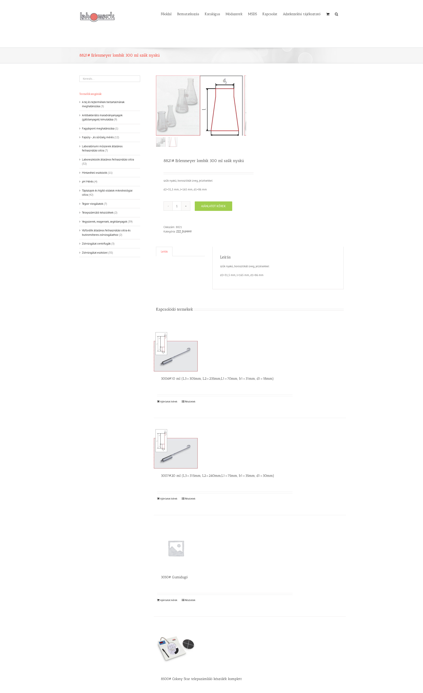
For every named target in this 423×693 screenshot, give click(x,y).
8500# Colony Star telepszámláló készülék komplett (201, 679)
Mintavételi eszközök (94, 173)
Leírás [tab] (164, 251)
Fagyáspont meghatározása (98, 128)
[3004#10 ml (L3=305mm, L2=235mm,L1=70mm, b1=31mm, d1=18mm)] (176, 352)
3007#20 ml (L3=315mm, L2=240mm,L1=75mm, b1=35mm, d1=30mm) (217, 476)
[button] (336, 13)
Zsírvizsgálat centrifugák (96, 243)
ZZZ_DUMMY (184, 231)
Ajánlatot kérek (213, 206)
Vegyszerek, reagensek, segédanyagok (104, 221)
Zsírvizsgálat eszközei (95, 252)
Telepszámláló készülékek (97, 212)
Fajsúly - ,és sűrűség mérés (98, 137)
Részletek (190, 401)
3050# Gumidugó (174, 577)
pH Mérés (87, 181)
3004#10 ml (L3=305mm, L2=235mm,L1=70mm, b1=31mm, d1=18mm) (217, 378)
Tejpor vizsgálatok (92, 204)
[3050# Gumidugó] (176, 548)
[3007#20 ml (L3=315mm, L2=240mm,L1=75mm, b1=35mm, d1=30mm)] (176, 449)
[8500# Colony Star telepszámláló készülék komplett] (176, 650)
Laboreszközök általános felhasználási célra (108, 159)
